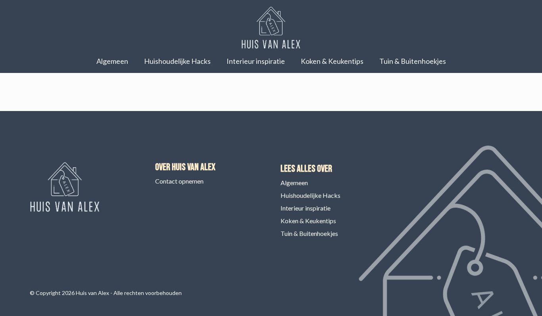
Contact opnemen (179, 181)
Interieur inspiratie (256, 61)
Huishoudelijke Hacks (177, 61)
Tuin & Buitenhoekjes (412, 61)
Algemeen (112, 61)
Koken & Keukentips (332, 61)
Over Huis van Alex (185, 167)
